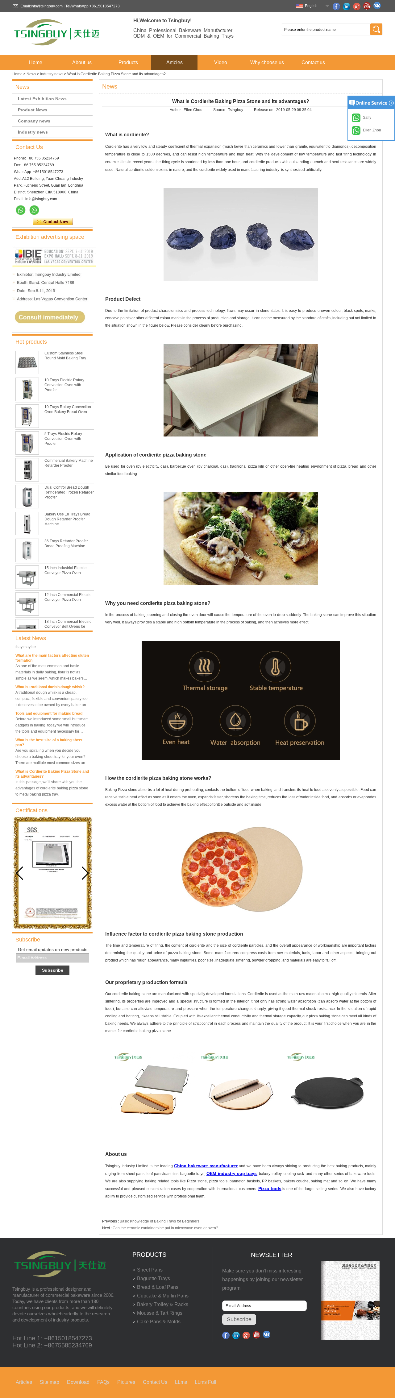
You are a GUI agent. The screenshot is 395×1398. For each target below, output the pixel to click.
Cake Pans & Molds (159, 1321)
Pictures (126, 1382)
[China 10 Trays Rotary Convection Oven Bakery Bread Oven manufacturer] (27, 416)
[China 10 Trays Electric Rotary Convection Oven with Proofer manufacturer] (27, 389)
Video (220, 62)
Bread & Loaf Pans (157, 1287)
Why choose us (267, 62)
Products (128, 62)
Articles (174, 62)
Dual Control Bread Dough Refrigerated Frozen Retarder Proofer (69, 492)
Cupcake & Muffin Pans (163, 1295)
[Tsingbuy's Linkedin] (347, 6)
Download (78, 1382)
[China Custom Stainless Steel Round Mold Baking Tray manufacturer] (27, 362)
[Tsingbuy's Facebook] (337, 6)
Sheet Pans (150, 1269)
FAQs (103, 1382)
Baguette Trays (153, 1278)
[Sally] (34, 210)
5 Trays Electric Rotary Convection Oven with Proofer (63, 439)
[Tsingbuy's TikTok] (378, 6)
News (31, 74)
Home (35, 62)
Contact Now (53, 222)
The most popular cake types (40, 795)
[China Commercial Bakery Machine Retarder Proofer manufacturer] (27, 470)
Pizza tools (269, 1188)
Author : (177, 110)
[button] (85, 873)
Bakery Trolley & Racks (162, 1304)
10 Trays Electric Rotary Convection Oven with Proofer (64, 385)
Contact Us (155, 1382)
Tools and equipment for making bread (48, 706)
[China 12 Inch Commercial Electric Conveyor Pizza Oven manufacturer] (27, 604)
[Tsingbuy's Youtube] (367, 6)
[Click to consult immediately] (54, 330)
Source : (220, 110)
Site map (49, 1382)
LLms (181, 1382)
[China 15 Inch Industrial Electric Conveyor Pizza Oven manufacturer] (27, 577)
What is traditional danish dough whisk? (50, 679)
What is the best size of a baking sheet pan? (48, 735)
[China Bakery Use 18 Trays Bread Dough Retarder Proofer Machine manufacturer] (27, 523)
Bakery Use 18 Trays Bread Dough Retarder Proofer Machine (67, 519)
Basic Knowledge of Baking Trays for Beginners (159, 1221)
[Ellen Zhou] (21, 210)
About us (82, 62)
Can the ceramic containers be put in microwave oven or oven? (165, 1228)
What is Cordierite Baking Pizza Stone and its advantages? (52, 766)
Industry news (51, 74)
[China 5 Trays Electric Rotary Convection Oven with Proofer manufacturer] (27, 443)
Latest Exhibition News (42, 98)
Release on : (265, 110)
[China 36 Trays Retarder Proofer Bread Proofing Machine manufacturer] (27, 550)
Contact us (313, 62)
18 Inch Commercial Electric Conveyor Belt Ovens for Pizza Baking (67, 626)
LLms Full (205, 1382)
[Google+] (357, 6)
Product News (32, 109)
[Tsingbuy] (57, 47)
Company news (34, 120)
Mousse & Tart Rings (159, 1313)
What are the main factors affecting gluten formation (52, 650)
